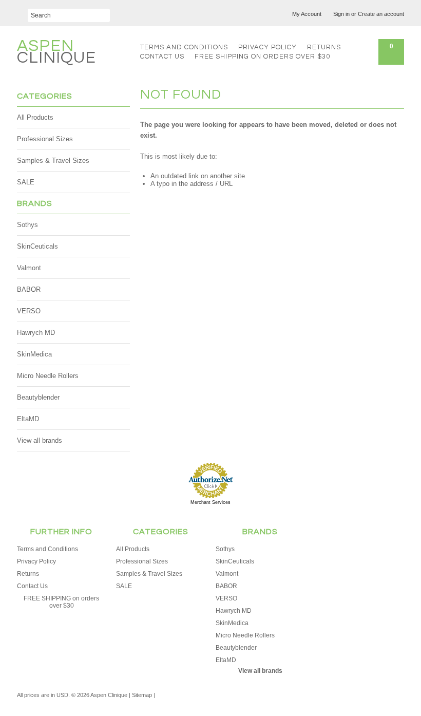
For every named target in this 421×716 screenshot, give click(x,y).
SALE (25, 182)
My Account (306, 14)
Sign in (341, 14)
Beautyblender (38, 397)
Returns (324, 47)
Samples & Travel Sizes (53, 160)
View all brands (39, 440)
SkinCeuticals (37, 246)
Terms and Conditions (184, 47)
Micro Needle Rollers (48, 376)
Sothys (27, 225)
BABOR (29, 289)
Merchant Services (210, 502)
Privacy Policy (267, 47)
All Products (35, 117)
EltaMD (28, 419)
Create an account (381, 14)
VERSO (29, 311)
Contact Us (162, 56)
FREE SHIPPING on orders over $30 (262, 56)
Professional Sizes (45, 139)
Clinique (56, 53)
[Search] (22, 11)
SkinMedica (34, 354)
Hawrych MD (36, 332)
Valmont (29, 268)
